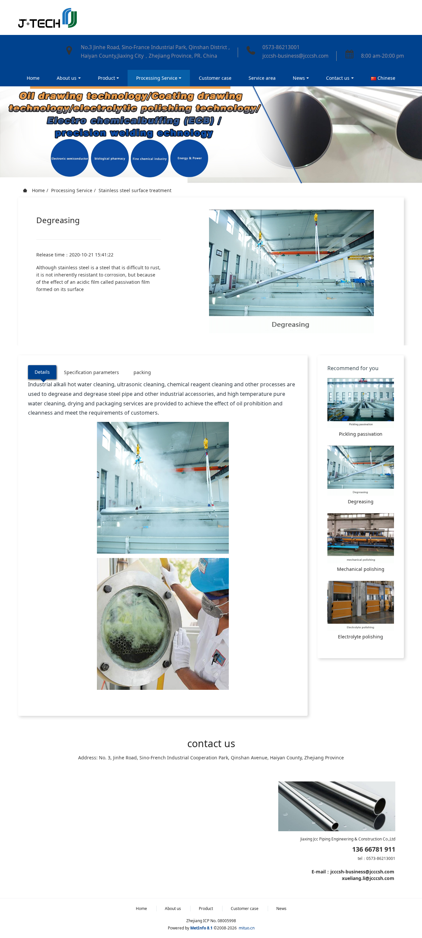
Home (33, 78)
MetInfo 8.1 (201, 928)
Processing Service (71, 190)
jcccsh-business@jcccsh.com (295, 55)
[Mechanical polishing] (360, 538)
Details (42, 372)
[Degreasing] (360, 471)
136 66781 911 (373, 849)
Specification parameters (91, 372)
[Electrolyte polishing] (360, 606)
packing (142, 372)
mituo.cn (247, 928)
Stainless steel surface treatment (135, 190)
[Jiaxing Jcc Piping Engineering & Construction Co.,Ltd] (47, 17)
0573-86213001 (281, 47)
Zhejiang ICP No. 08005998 (211, 920)
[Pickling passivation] (360, 403)
